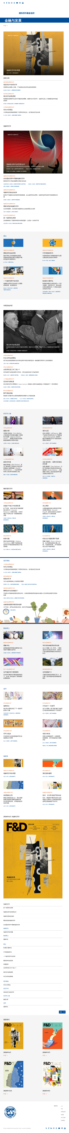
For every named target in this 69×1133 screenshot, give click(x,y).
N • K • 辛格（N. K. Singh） (49, 260)
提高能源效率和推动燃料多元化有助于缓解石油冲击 (12, 649)
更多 (61, 1012)
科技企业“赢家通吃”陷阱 (51, 538)
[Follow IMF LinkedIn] (9, 3)
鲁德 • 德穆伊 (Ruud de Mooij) (29, 584)
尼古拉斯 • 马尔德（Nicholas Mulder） (13, 223)
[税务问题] (13, 528)
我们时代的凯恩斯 (9, 96)
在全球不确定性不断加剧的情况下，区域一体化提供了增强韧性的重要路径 (12, 676)
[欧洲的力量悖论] (52, 270)
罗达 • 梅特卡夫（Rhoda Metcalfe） (12, 549)
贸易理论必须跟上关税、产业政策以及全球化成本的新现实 (19, 87)
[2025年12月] (13, 1074)
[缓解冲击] (13, 635)
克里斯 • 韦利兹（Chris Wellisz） (11, 443)
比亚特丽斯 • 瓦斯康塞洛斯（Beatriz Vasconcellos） (16, 401)
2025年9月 (49, 459)
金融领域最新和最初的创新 (12, 604)
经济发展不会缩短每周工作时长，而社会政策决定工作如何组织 (21, 372)
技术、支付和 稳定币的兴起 (52, 795)
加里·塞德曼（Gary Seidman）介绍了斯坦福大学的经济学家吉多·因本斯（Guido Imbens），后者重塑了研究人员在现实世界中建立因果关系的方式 (52, 470)
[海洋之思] (52, 420)
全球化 (5, 355)
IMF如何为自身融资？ (10, 590)
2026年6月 (15, 35)
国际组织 (5, 588)
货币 (44, 503)
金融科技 (5, 602)
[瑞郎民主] (13, 695)
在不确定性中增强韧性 (11, 672)
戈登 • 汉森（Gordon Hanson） (11, 363)
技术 (44, 536)
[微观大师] (13, 420)
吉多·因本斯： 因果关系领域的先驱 (52, 463)
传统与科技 (46, 733)
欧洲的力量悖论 (48, 281)
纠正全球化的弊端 (9, 358)
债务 (44, 770)
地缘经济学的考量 (13, 70)
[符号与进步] (13, 723)
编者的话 (5, 928)
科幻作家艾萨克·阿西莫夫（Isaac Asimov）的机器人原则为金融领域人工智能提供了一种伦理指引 (30, 384)
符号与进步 (7, 733)
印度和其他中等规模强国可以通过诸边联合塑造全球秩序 (52, 257)
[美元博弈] (52, 495)
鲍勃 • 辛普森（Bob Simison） (10, 475)
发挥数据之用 (8, 795)
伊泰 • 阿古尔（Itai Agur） (9, 610)
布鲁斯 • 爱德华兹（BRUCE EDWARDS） (9, 519)
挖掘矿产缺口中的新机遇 (11, 506)
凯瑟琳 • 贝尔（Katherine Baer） (11, 584)
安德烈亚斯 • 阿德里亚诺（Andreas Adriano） (11, 714)
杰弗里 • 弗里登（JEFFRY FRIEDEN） (12, 200)
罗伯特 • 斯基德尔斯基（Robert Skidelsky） (14, 104)
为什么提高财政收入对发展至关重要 (13, 581)
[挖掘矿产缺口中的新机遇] (13, 495)
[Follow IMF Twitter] (4, 3)
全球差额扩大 (47, 672)
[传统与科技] (52, 723)
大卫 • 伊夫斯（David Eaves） (27, 399)
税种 (4, 536)
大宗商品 (5, 107)
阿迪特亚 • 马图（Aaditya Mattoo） (15, 169)
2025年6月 (47, 536)
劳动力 (5, 367)
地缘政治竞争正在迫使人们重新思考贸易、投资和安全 (12, 284)
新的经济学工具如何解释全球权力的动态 (14, 181)
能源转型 (5, 643)
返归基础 (6, 560)
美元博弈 (46, 506)
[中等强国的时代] (52, 242)
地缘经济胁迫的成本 (10, 192)
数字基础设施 (8, 393)
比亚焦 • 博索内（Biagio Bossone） (12, 387)
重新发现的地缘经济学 (11, 206)
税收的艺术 (7, 578)
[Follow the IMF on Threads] (14, 3)
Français (63, 1112)
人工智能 (5, 379)
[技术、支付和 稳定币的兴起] (52, 785)
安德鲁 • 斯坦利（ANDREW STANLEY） (12, 653)
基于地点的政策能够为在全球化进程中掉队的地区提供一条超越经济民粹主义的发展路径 (28, 360)
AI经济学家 (7, 462)
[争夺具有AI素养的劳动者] (52, 635)
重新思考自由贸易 (9, 253)
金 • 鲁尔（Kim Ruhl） (8, 262)
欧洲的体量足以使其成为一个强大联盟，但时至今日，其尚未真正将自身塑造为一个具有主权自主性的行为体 (52, 286)
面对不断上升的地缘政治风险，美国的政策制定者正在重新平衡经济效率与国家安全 (12, 257)
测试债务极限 (47, 773)
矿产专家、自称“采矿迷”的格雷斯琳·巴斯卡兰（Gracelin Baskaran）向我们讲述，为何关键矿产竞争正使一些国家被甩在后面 (13, 512)
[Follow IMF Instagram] (11, 3)
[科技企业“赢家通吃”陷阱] (52, 528)
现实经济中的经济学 (10, 84)
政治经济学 (6, 215)
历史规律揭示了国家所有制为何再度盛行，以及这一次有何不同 (21, 220)
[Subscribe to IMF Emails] (22, 3)
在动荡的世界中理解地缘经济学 (14, 178)
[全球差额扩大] (52, 661)
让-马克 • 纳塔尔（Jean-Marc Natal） (12, 115)
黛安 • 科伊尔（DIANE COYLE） (10, 399)
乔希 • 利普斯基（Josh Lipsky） (11, 212)
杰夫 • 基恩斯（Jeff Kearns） (50, 443)
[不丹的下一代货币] (52, 695)
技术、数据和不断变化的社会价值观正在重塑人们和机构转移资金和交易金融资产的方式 (52, 800)
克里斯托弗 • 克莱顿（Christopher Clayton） (14, 184)
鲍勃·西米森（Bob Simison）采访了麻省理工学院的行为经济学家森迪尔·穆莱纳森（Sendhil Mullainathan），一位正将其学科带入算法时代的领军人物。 (12, 468)
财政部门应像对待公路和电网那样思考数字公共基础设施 (19, 396)
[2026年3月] (52, 1035)
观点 (4, 236)
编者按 (5, 756)
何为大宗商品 (8, 109)
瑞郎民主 (6, 706)
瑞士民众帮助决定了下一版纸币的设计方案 (12, 709)
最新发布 (56, 1106)
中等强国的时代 (48, 253)
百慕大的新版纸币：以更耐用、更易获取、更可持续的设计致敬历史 (52, 738)
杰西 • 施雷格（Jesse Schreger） (11, 186)
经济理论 (5, 94)
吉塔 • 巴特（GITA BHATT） (12, 73)
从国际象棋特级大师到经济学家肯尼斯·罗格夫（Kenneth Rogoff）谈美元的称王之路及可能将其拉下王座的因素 (52, 511)
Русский (63, 1117)
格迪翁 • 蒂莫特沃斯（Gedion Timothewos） (10, 289)
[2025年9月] (52, 1074)
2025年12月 (11, 459)
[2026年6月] (13, 1035)
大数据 (4, 792)
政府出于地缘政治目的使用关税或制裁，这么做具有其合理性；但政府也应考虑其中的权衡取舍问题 (30, 196)
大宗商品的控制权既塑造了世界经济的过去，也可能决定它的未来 (21, 112)
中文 (4, 25)
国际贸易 (5, 82)
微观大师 (6, 431)
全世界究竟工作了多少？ (11, 369)
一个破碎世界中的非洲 (11, 281)
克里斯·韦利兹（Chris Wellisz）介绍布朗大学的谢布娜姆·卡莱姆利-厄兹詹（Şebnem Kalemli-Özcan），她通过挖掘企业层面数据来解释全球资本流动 (13, 436)
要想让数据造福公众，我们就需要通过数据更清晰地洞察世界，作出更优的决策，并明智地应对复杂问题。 (12, 800)
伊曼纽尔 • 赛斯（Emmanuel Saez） (29, 375)
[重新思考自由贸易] (13, 242)
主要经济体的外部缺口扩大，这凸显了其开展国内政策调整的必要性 (52, 676)
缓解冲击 (6, 645)
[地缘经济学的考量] (13, 763)
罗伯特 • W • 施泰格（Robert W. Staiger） (16, 171)
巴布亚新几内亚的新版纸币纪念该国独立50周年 (12, 737)
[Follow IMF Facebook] (6, 3)
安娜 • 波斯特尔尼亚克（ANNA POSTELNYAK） (14, 598)
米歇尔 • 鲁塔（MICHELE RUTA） (33, 169)
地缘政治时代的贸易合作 (15, 164)
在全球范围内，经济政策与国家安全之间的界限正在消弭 (19, 209)
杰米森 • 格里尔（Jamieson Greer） (12, 90)
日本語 (62, 1114)
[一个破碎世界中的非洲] (13, 270)
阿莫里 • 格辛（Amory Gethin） (11, 375)
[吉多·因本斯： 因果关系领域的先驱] (52, 451)
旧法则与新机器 (8, 381)
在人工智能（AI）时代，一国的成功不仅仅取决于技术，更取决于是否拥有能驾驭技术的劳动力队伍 (52, 650)
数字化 (5, 391)
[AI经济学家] (13, 451)
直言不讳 (5, 988)
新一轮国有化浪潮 (9, 218)
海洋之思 (46, 431)
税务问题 (6, 538)
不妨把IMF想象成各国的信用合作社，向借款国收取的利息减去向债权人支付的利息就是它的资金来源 (30, 594)
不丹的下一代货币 (49, 706)
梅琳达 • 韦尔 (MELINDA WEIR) (50, 746)
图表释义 (6, 628)
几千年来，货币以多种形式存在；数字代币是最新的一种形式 (20, 607)
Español (63, 1120)
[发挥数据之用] (13, 785)
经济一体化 (5, 669)
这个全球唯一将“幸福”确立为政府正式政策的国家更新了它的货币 (52, 709)
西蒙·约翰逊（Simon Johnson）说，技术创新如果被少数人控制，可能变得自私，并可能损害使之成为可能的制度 (52, 544)
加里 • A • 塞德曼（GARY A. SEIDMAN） (49, 477)
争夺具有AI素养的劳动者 (51, 645)
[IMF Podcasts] (20, 3)
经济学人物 (7, 413)
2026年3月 (11, 379)
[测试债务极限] (52, 763)
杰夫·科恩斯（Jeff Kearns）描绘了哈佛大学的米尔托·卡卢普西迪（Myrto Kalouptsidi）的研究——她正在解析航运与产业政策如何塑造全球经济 (52, 436)
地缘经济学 (10, 35)
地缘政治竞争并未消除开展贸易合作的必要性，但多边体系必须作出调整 (25, 167)
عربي (62, 1106)
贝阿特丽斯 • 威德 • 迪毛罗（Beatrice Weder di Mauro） (51, 292)
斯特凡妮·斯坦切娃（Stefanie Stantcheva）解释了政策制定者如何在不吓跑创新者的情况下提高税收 (12, 544)
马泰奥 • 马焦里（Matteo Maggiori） (37, 184)
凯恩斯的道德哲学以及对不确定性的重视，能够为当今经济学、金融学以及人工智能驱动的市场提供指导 (30, 100)
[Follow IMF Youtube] (17, 3)
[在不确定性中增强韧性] (13, 661)
